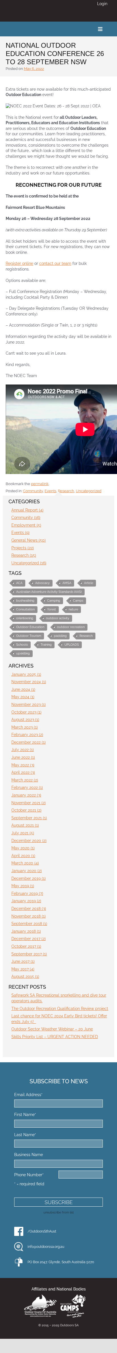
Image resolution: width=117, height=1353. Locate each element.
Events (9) (20, 532)
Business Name (28, 1154)
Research (66, 491)
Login (102, 3)
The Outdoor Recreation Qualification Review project (59, 1008)
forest (51, 609)
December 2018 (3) (28, 908)
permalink (40, 484)
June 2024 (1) (23, 689)
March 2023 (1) (24, 727)
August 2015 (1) (25, 976)
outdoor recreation (71, 627)
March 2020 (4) (25, 863)
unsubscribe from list (58, 1212)
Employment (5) (26, 525)
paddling (60, 636)
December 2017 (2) (28, 938)
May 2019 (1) (22, 886)
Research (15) (23, 555)
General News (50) (28, 540)
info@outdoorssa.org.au (46, 1247)
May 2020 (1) (23, 848)
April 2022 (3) (23, 772)
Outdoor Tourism (28, 636)
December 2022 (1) (28, 742)
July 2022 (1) (22, 749)
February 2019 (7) (27, 893)
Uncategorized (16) (28, 563)
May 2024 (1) (22, 697)
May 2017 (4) (22, 969)
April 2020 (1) (23, 855)
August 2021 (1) (25, 825)
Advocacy (42, 583)
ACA (19, 583)
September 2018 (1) (29, 923)
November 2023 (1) (28, 704)
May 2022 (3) (22, 765)
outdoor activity (57, 618)
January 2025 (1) (26, 674)
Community (33, 491)
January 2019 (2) (26, 901)
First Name (25, 1114)
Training (46, 645)
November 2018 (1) (28, 916)
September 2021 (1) (29, 818)
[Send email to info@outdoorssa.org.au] (18, 1247)
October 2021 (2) (26, 810)
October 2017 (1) (26, 946)
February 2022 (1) (27, 787)
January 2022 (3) (26, 795)
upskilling (23, 653)
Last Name (25, 1134)
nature (73, 609)
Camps (78, 600)
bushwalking (25, 600)
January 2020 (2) (26, 870)
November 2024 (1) (28, 681)
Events (50, 491)
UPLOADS (71, 645)
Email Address (28, 1094)
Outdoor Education (30, 627)
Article (88, 583)
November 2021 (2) (28, 803)
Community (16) (25, 517)
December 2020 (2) (29, 840)
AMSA (66, 583)
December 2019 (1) (28, 878)
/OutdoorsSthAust (42, 1231)
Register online (19, 263)
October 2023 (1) (26, 712)
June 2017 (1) (23, 961)
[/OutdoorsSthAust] (18, 1231)
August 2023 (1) (25, 719)
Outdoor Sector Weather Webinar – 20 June (52, 1029)
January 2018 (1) (26, 931)
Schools (22, 645)
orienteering (24, 618)
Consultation (25, 609)
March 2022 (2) (24, 780)
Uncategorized (88, 491)
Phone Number (29, 1175)
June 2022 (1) (23, 757)
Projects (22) (22, 548)
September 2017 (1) (29, 954)
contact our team (55, 263)
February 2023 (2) (27, 734)
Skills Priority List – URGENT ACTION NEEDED (54, 1036)
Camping (53, 600)
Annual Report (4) (27, 510)
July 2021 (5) (22, 833)
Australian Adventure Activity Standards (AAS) (49, 592)
